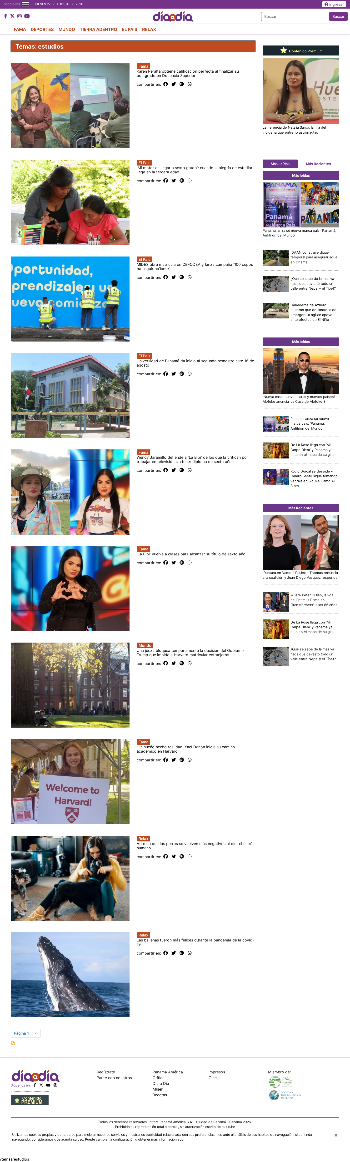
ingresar (336, 4)
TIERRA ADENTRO (98, 29)
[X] (41, 1085)
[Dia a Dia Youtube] (27, 16)
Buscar (338, 16)
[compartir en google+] (181, 84)
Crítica (159, 1077)
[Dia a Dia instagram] (20, 16)
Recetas (160, 1094)
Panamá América (168, 1072)
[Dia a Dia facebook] (6, 16)
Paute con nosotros (114, 1077)
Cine (213, 1077)
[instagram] (55, 1085)
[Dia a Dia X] (13, 16)
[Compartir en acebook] (165, 84)
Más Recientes (318, 164)
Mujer (158, 1089)
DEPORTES (42, 29)
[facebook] (35, 1085)
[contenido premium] (30, 1099)
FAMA (20, 29)
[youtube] (48, 1085)
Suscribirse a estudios (13, 1043)
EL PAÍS (129, 29)
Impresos (217, 1072)
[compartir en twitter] (173, 84)
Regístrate (106, 1072)
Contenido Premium (305, 51)
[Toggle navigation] (25, 4)
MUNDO (67, 29)
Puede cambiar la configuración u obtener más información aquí (134, 1139)
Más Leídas (280, 164)
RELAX (149, 29)
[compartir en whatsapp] (189, 84)
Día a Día (161, 1083)
